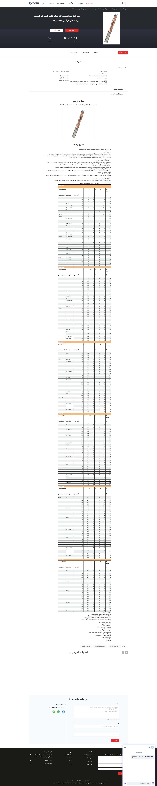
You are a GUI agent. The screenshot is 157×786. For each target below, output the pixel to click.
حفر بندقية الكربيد (114, 646)
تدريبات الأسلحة (88, 758)
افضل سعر (72, 30)
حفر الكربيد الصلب (113, 9)
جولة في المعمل (68, 757)
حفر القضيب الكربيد (100, 646)
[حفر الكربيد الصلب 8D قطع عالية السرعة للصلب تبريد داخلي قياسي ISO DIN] (111, 28)
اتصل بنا (70, 764)
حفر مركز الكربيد (86, 646)
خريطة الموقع (87, 780)
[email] (63, 711)
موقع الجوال (79, 780)
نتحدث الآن (57, 30)
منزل (126, 9)
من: (118, 723)
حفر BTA (90, 761)
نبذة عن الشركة (69, 754)
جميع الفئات (89, 764)
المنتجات (122, 9)
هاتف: (118, 731)
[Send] (124, 783)
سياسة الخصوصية (70, 780)
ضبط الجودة (69, 760)
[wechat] (53, 711)
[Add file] (153, 783)
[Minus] (125, 747)
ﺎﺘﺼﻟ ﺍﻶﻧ (115, 740)
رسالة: (117, 704)
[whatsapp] (58, 711)
